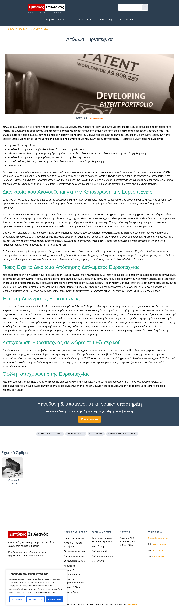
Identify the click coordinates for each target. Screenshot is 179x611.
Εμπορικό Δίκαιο (38, 29)
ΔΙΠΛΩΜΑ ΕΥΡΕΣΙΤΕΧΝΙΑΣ (50, 433)
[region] (36, 587)
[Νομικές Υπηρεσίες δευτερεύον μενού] (67, 19)
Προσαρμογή (17, 599)
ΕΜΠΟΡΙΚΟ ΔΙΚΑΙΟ (76, 433)
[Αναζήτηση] (145, 7)
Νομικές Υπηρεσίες (16, 29)
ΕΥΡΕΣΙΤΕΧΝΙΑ (96, 433)
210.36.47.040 (158, 556)
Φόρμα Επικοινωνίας (158, 538)
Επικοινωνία (87, 419)
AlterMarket (133, 604)
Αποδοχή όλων (54, 599)
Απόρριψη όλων (35, 599)
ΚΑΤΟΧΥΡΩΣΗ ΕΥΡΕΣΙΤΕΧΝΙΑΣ (122, 433)
